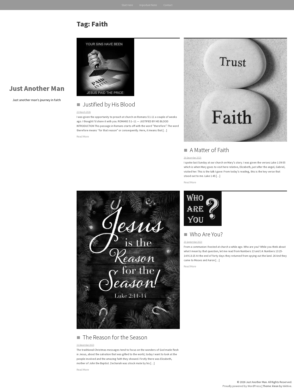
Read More (83, 136)
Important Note (148, 5)
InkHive (287, 386)
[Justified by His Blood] (105, 67)
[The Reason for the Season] (128, 260)
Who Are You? (206, 234)
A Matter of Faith (209, 150)
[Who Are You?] (203, 208)
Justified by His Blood (109, 104)
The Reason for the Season (115, 337)
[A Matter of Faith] (235, 89)
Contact (167, 5)
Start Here (127, 5)
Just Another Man (36, 88)
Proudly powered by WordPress (242, 386)
